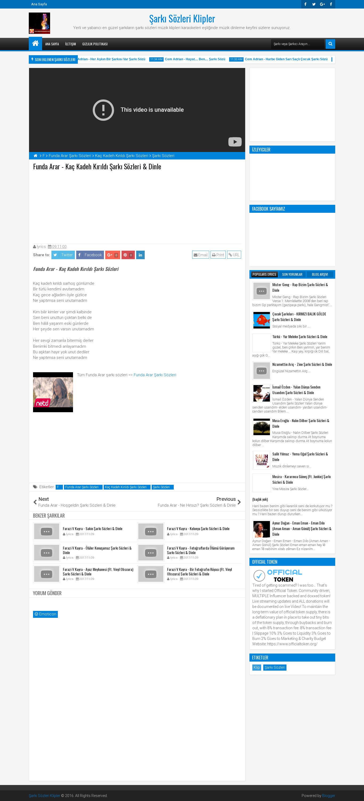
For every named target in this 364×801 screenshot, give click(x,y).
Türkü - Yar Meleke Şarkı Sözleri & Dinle (299, 336)
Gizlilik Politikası (95, 44)
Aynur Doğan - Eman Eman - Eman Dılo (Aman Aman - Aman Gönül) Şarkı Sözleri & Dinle (301, 528)
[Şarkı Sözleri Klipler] (35, 43)
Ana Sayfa (39, 4)
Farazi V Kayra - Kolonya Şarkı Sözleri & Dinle (198, 528)
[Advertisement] (137, 206)
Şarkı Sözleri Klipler (182, 18)
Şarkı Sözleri (161, 487)
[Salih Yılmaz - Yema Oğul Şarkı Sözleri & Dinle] (261, 460)
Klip (257, 667)
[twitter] (314, 4)
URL (236, 255)
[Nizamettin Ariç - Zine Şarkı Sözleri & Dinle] (261, 370)
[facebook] (331, 4)
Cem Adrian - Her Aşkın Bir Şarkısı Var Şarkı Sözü (103, 59)
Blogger (328, 796)
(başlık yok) (260, 499)
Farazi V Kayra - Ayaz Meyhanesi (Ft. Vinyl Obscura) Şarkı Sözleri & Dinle (98, 571)
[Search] (330, 44)
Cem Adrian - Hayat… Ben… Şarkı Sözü (190, 59)
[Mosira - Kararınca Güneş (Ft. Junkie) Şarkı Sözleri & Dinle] (261, 483)
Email (202, 255)
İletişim (70, 44)
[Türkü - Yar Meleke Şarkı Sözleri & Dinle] (261, 343)
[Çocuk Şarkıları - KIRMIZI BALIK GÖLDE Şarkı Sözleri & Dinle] (261, 320)
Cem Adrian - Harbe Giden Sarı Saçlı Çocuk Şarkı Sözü (281, 59)
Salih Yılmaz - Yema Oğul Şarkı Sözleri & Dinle (300, 456)
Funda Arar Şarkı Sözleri (155, 375)
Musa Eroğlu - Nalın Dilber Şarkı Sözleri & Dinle (300, 423)
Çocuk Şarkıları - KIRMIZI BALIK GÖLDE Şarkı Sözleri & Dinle (299, 316)
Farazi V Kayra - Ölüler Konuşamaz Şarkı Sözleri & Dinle (97, 550)
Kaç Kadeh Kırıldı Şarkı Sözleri (126, 487)
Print (220, 255)
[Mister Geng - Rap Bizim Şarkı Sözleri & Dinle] (261, 291)
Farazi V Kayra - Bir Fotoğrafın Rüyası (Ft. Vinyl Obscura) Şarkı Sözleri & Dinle (199, 571)
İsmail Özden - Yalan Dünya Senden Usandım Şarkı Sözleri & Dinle (296, 389)
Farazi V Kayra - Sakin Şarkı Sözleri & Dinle (92, 528)
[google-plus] (322, 4)
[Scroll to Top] (356, 793)
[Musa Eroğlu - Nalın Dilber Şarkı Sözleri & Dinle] (261, 427)
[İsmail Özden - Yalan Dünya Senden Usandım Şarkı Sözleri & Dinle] (261, 393)
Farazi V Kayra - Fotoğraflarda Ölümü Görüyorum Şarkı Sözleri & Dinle (200, 550)
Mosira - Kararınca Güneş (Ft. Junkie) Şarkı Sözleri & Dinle (301, 479)
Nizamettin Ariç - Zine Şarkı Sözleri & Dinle (302, 364)
